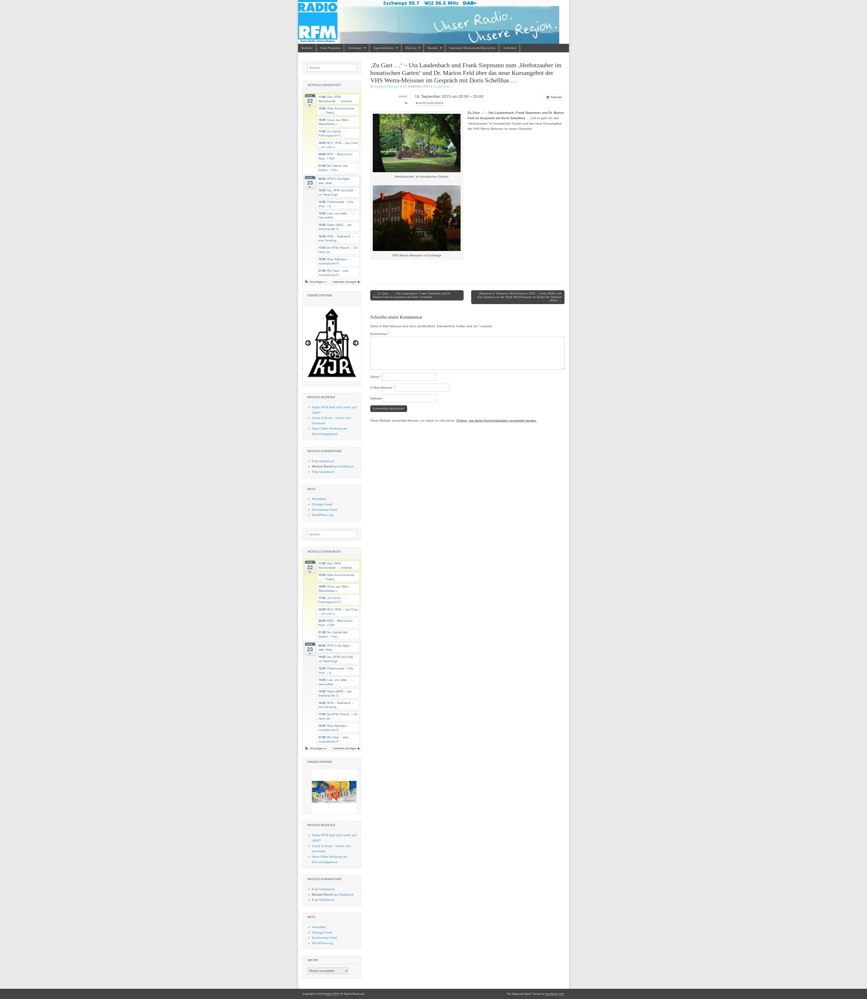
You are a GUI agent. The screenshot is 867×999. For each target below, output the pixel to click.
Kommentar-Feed (324, 509)
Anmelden (319, 499)
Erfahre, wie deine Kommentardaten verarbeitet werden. (497, 420)
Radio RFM (332, 994)
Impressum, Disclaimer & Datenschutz (472, 48)
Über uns (411, 48)
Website (376, 398)
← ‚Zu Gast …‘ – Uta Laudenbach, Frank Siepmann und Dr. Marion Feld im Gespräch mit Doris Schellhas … (412, 295)
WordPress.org (322, 515)
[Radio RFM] (433, 22)
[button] (315, 281)
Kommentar (379, 334)
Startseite (307, 48)
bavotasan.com (554, 994)
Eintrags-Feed (322, 504)
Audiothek (509, 48)
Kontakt (433, 48)
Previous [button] (308, 343)
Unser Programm (330, 48)
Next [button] (355, 343)
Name (375, 377)
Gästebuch (327, 461)
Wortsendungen (430, 103)
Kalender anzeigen (345, 281)
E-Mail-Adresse (382, 387)
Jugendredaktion (383, 48)
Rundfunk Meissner (386, 86)
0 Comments (442, 86)
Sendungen (355, 48)
